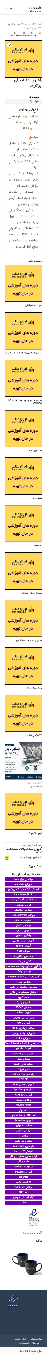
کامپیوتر (23, 1110)
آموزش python (23, 1013)
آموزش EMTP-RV (23, 1151)
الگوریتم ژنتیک (23, 1002)
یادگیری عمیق (23, 936)
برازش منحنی (23, 1131)
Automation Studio (23, 895)
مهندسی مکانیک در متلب (23, 987)
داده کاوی (23, 997)
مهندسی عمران (23, 982)
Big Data (23, 1177)
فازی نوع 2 (24, 1069)
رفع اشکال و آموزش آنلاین (28, 1343)
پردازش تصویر (23, 1100)
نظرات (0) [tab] (33, 101)
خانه (40, 24)
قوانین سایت (20, 1339)
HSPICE (23, 1079)
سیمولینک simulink (23, 1167)
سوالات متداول (36, 1339)
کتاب (23, 1203)
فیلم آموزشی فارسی (26, 24)
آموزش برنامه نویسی (23, 1033)
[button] (9, 45)
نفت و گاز (23, 1161)
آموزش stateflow (23, 884)
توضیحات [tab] (34, 97)
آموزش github (23, 1049)
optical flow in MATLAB (23, 1115)
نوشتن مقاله (23, 1059)
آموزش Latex (23, 1038)
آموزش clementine (23, 1120)
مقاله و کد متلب (23, 1141)
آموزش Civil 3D (23, 1095)
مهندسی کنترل (23, 925)
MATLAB (23, 1192)
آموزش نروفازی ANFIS (23, 1028)
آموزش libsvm (23, 946)
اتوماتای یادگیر (23, 971)
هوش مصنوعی (23, 905)
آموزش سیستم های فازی (23, 992)
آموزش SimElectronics (23, 915)
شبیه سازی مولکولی (23, 1018)
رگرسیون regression (23, 1146)
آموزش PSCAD (23, 1008)
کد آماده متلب (23, 1182)
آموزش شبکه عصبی (23, 941)
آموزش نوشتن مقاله (23, 1085)
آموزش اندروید (23, 931)
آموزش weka (23, 951)
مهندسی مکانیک (23, 910)
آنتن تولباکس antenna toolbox (23, 977)
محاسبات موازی (23, 1126)
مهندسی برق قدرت (23, 879)
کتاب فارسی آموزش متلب (23, 900)
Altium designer (23, 920)
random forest (23, 1105)
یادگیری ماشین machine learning (23, 966)
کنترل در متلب (23, 961)
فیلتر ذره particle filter (23, 1074)
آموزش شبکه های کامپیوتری (23, 889)
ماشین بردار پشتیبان (23, 1054)
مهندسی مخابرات (23, 956)
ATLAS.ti (23, 1136)
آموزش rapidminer (23, 1187)
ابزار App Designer (23, 1090)
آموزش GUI (23, 1023)
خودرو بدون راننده (23, 1064)
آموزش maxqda (23, 1172)
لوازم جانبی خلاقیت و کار (23, 1156)
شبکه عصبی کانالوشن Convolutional (23, 1043)
